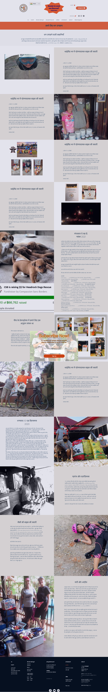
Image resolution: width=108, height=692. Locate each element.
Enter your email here (49, 348)
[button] (75, 333)
